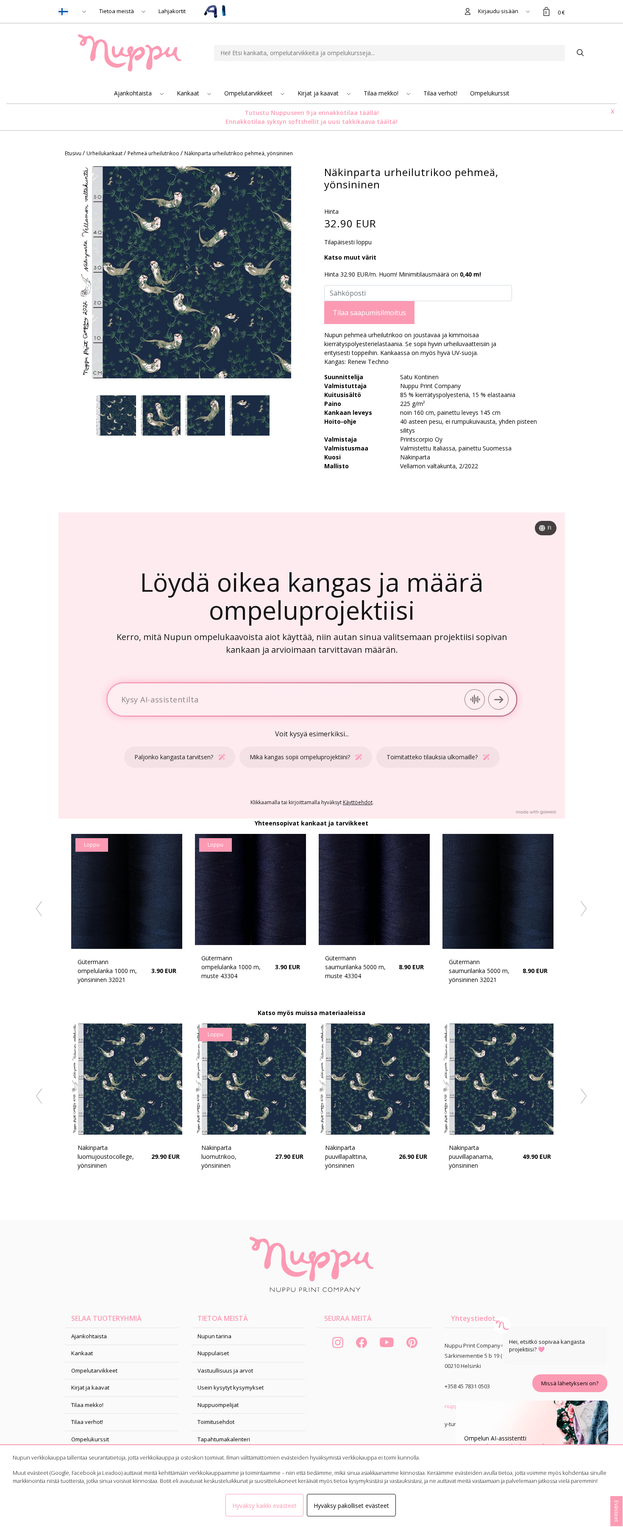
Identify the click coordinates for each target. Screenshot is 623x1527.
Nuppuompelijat (218, 1405)
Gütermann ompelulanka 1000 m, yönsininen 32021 (107, 971)
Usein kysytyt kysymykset (230, 1387)
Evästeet (616, 1511)
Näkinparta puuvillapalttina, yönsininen (346, 1156)
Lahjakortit (172, 11)
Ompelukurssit (489, 93)
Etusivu (74, 153)
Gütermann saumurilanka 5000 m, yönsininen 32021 (479, 971)
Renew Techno (368, 362)
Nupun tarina (214, 1336)
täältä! (387, 121)
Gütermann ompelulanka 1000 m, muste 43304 (231, 967)
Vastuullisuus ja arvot (225, 1370)
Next (583, 909)
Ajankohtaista (133, 93)
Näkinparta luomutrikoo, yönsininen (218, 1156)
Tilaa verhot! (440, 93)
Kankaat (189, 93)
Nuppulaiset (213, 1353)
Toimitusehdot (215, 1422)
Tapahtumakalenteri (223, 1439)
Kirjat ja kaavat (319, 93)
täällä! (369, 113)
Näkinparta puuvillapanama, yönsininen (471, 1156)
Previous (39, 909)
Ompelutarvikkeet (249, 93)
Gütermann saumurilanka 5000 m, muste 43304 (355, 967)
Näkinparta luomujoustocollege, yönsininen (106, 1156)
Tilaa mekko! (382, 93)
